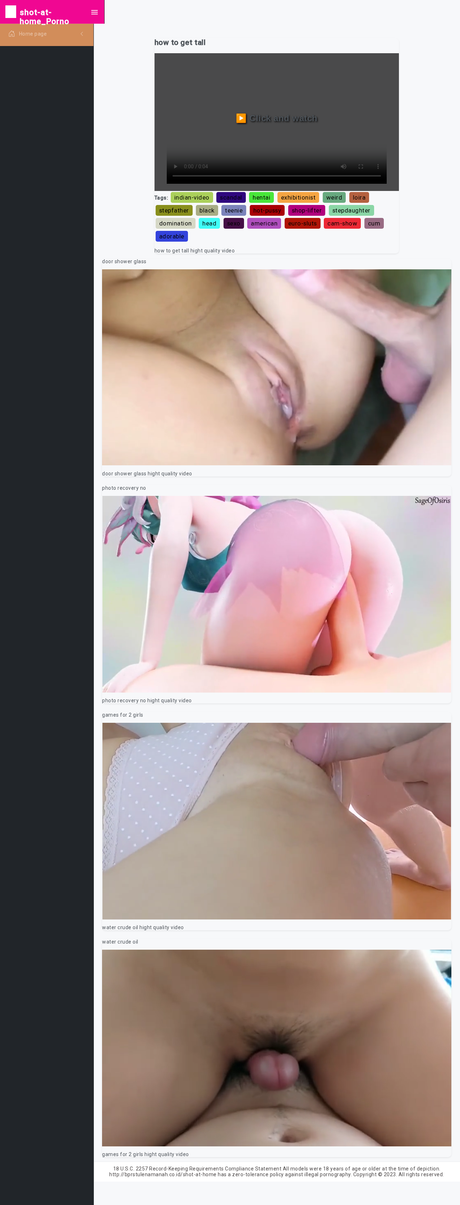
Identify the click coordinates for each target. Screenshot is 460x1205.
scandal (231, 197)
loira (359, 197)
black (207, 210)
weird (334, 197)
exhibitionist (298, 197)
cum (374, 223)
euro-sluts (302, 223)
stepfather (174, 210)
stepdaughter (351, 210)
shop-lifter (307, 210)
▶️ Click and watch (277, 118)
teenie (234, 210)
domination (175, 223)
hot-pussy (267, 210)
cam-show (342, 223)
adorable (171, 236)
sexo (233, 223)
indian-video (192, 197)
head (209, 223)
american (264, 223)
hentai (261, 197)
